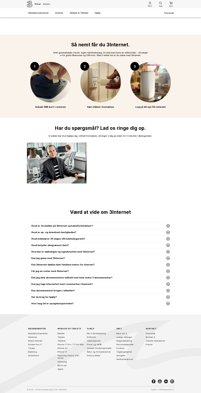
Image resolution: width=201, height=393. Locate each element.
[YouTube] (160, 381)
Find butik (169, 13)
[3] (29, 4)
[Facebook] (154, 381)
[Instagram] (172, 381)
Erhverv (46, 4)
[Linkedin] (166, 381)
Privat (38, 4)
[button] (100, 226)
